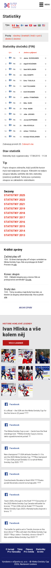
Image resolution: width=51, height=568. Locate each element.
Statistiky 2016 (14, 221)
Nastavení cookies (28, 564)
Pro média (29, 552)
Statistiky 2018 (14, 213)
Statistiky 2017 (14, 217)
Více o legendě (16, 343)
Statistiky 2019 (14, 208)
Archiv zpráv (25, 308)
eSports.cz (18, 561)
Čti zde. (29, 280)
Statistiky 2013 (14, 235)
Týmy (19, 549)
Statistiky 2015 (14, 226)
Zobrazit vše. (28, 144)
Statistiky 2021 (14, 204)
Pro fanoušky (14, 552)
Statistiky (40, 549)
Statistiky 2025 (14, 195)
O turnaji (10, 549)
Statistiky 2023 (14, 199)
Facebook (14, 404)
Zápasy (29, 549)
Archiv (40, 552)
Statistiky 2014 (14, 230)
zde (15, 265)
